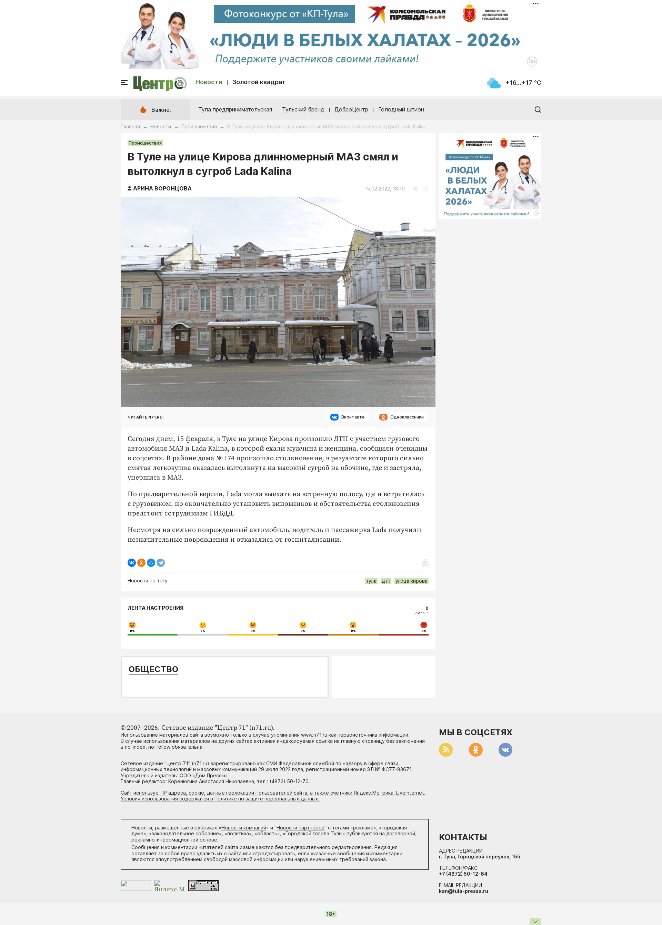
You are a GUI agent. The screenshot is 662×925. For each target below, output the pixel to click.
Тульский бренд (303, 109)
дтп (386, 581)
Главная (130, 126)
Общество (153, 669)
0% (132, 631)
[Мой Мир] (151, 563)
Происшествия (199, 126)
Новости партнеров (300, 827)
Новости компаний (243, 827)
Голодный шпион (401, 109)
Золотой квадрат (258, 82)
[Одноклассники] (141, 563)
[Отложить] (415, 188)
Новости (208, 82)
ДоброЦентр (351, 109)
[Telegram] (161, 563)
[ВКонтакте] (132, 563)
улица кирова (411, 581)
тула (371, 581)
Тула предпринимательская (235, 109)
